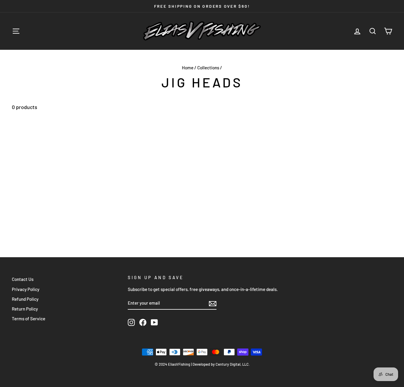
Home (187, 67)
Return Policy (25, 308)
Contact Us (22, 279)
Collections (208, 67)
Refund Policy (25, 299)
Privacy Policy (25, 289)
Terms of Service (28, 318)
